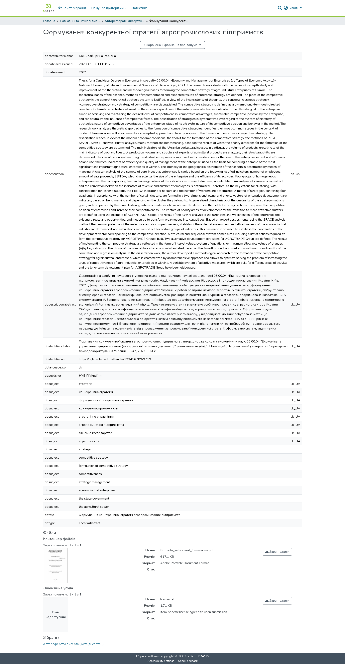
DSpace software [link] (148, 656)
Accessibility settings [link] (161, 661)
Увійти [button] (294, 8)
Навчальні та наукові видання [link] (80, 21)
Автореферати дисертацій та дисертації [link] (125, 21)
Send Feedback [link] (188, 661)
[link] (277, 551)
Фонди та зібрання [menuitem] (72, 8)
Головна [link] (49, 21)
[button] (48, 8)
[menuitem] (108, 8)
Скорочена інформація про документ (172, 45)
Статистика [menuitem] (139, 8)
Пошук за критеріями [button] (107, 8)
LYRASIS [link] (202, 656)
